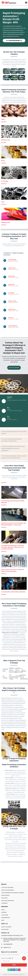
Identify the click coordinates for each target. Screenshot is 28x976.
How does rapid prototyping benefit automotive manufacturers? (11, 440)
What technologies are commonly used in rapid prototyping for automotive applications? (13, 449)
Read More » (4, 122)
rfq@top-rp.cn (7, 947)
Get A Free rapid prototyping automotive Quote (14, 40)
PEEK (3, 119)
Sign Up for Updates (14, 368)
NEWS (2, 920)
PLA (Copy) (4, 181)
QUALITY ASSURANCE (6, 927)
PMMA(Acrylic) (5, 222)
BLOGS (3, 910)
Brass (3, 160)
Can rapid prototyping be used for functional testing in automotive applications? (14, 457)
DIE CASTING (5, 677)
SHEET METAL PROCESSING (7, 901)
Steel (2, 202)
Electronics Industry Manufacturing (12, 670)
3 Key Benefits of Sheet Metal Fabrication (13, 592)
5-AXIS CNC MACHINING (7, 887)
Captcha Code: (7, 958)
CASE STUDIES (4, 915)
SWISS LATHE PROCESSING (11, 633)
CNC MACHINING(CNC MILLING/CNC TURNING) (12, 893)
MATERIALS (4, 912)
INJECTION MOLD (5, 670)
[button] (24, 958)
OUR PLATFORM (5, 929)
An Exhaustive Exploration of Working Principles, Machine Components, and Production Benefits (12, 547)
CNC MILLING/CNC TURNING (12, 677)
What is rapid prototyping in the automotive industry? (13, 433)
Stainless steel (5, 140)
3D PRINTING (24, 670)
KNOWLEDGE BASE (5, 918)
